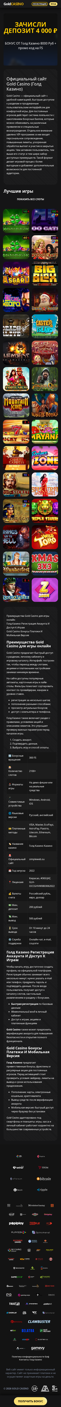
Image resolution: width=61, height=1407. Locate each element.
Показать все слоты (30, 199)
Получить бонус (30, 1401)
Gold (14, 3)
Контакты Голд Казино (30, 1359)
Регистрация (39, 4)
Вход (53, 4)
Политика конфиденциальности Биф (30, 1356)
